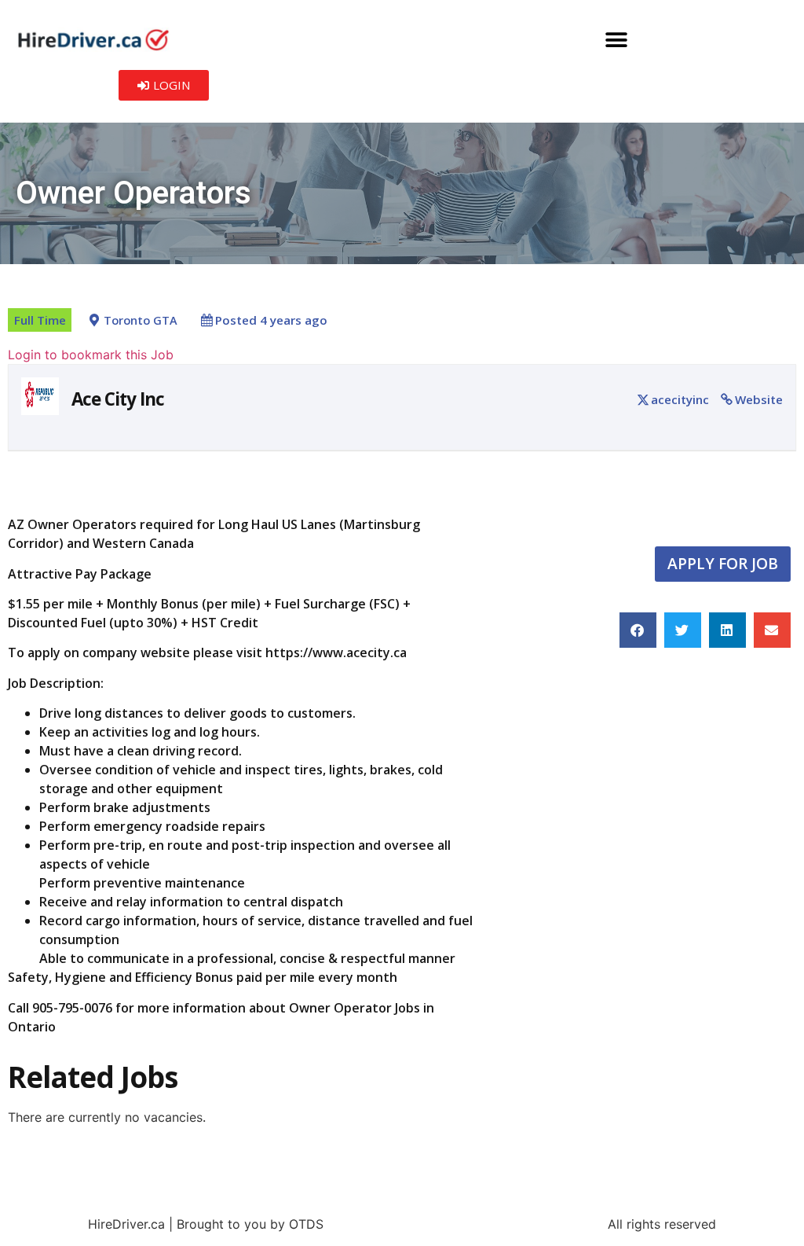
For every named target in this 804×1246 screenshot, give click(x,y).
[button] (616, 39)
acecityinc (680, 399)
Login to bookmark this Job (91, 354)
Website (759, 399)
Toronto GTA (140, 320)
